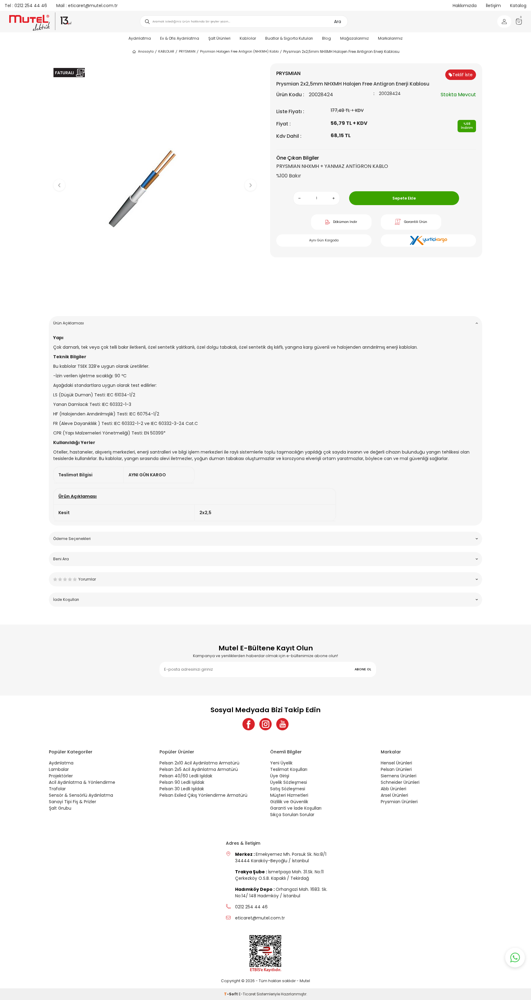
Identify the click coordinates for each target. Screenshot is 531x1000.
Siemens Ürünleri (398, 776)
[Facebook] (248, 724)
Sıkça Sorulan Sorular (292, 815)
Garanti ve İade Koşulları (295, 808)
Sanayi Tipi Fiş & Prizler (72, 802)
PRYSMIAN (187, 51)
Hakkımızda (465, 5)
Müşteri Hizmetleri (289, 795)
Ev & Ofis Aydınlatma (179, 38)
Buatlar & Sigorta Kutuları (289, 38)
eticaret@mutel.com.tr (87, 5)
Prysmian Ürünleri (399, 802)
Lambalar (59, 769)
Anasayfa (146, 51)
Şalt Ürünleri (219, 38)
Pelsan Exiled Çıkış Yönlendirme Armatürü (203, 795)
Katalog (518, 5)
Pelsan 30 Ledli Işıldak (181, 789)
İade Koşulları (66, 599)
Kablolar (248, 38)
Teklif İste (462, 75)
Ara (337, 21)
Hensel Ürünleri (396, 763)
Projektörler (61, 776)
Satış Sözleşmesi (287, 789)
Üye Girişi (279, 776)
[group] (155, 180)
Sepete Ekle (404, 198)
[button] (155, 301)
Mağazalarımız (354, 38)
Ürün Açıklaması (68, 323)
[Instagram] (265, 724)
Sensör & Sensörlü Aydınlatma (81, 795)
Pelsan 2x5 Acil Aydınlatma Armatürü (198, 769)
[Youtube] (282, 724)
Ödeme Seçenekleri (72, 538)
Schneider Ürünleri (400, 782)
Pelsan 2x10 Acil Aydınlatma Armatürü (199, 763)
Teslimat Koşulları (288, 769)
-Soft (231, 994)
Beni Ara (61, 559)
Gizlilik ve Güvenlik (289, 802)
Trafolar (57, 789)
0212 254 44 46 (26, 5)
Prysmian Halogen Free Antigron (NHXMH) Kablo (239, 51)
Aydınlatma (139, 38)
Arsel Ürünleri (394, 795)
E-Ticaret (247, 994)
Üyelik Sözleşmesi (288, 782)
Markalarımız (390, 38)
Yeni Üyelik (281, 763)
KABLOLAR (166, 51)
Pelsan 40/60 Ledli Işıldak (185, 776)
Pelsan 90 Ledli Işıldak (181, 782)
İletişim (493, 5)
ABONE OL (363, 669)
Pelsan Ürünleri (396, 769)
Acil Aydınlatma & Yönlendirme (82, 782)
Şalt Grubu (60, 808)
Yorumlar (87, 579)
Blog (326, 38)
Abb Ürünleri (393, 789)
